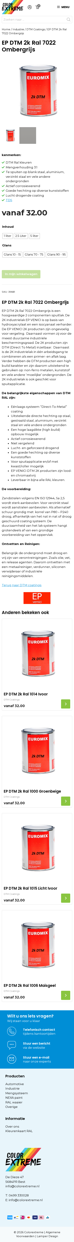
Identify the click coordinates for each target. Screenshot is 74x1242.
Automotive (14, 1084)
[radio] (8, 236)
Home (6, 29)
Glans (6, 245)
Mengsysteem (16, 1093)
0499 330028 (19, 1195)
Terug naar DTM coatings (21, 585)
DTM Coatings (35, 29)
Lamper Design (47, 1236)
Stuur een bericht (36, 1043)
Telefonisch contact (39, 1030)
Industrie (18, 29)
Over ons (12, 1126)
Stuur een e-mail (36, 1057)
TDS (9, 200)
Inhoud (8, 226)
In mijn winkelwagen (21, 274)
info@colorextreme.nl (22, 1186)
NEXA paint (14, 1097)
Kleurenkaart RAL (19, 1131)
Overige (11, 1107)
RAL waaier (13, 1102)
